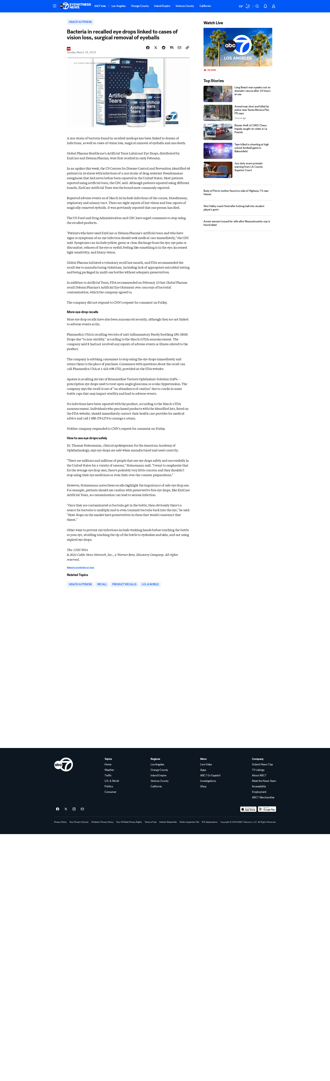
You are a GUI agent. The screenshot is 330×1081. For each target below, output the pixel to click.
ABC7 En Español (210, 775)
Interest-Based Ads (168, 822)
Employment (259, 792)
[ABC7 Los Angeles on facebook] (57, 809)
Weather (109, 770)
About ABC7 (259, 775)
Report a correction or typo (80, 567)
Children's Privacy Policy (102, 822)
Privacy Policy (60, 822)
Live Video (206, 764)
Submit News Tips (262, 764)
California (205, 6)
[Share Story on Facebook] (148, 48)
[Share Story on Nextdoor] (171, 48)
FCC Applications (210, 822)
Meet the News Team (264, 781)
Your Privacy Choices (79, 822)
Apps (203, 770)
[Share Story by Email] (179, 48)
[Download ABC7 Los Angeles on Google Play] (267, 809)
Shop (203, 786)
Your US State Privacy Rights (129, 822)
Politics (108, 786)
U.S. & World (111, 781)
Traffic (108, 775)
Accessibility (259, 786)
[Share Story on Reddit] (164, 48)
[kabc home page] (63, 764)
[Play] (238, 47)
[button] (54, 5)
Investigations (208, 781)
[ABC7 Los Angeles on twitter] (65, 809)
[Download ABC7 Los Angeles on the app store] (248, 809)
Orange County (140, 6)
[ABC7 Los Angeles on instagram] (74, 809)
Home (107, 764)
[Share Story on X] (156, 48)
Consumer (110, 792)
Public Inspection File (189, 822)
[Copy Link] (187, 48)
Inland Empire (162, 6)
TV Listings (258, 770)
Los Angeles (118, 6)
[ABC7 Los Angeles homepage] (75, 6)
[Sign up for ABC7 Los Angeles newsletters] (82, 809)
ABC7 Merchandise (263, 797)
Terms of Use (151, 822)
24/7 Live (100, 6)
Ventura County (184, 6)
